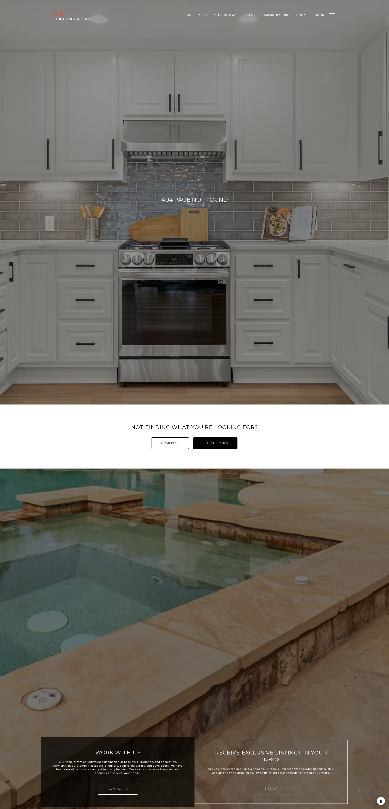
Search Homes (215, 443)
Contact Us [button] (118, 788)
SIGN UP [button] (271, 788)
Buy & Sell (250, 14)
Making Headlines (277, 14)
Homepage (170, 443)
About (204, 14)
